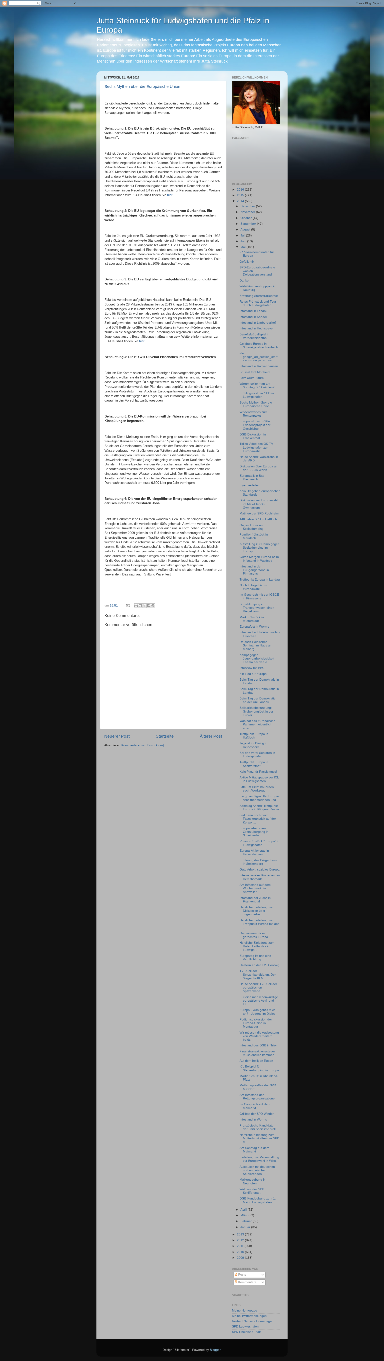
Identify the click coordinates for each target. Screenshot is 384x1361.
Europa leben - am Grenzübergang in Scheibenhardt (254, 832)
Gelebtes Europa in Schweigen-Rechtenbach (259, 345)
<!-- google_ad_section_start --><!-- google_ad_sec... (260, 357)
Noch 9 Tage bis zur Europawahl (254, 587)
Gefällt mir (247, 261)
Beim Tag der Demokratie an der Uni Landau (258, 700)
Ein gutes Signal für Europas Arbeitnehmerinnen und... (260, 798)
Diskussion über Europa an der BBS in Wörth (259, 468)
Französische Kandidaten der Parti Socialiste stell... (259, 1127)
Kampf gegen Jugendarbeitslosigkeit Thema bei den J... (257, 658)
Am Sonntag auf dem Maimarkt (254, 1149)
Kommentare (246, 1282)
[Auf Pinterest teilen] (153, 605)
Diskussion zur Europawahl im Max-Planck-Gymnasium (259, 504)
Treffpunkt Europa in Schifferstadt (254, 763)
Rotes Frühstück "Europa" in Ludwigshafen (259, 843)
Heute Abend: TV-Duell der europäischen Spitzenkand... (258, 987)
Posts (241, 1274)
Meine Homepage (244, 1310)
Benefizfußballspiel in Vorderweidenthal (254, 336)
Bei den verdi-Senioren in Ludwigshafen (257, 754)
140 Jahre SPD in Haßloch (258, 519)
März (244, 1215)
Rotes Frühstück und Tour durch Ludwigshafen (258, 303)
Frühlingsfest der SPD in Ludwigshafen (257, 395)
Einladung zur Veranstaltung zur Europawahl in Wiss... (259, 1159)
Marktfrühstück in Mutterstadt (252, 619)
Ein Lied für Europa (253, 674)
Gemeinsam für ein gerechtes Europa (254, 935)
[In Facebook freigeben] (148, 605)
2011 (240, 1246)
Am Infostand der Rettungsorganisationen (258, 1096)
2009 (241, 1257)
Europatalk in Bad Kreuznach (252, 477)
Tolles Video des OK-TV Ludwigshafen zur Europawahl (256, 447)
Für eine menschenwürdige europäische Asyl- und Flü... (259, 1000)
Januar (245, 1227)
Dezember (248, 206)
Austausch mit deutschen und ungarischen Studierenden (257, 1170)
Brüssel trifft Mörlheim (255, 372)
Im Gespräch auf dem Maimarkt (255, 1106)
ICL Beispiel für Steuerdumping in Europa (259, 1068)
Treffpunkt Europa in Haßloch (254, 735)
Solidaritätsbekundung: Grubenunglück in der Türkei (256, 711)
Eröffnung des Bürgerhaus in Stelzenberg (258, 862)
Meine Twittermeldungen (249, 1316)
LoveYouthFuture (252, 378)
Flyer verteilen (250, 485)
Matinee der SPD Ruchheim (259, 513)
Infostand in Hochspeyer (257, 328)
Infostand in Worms (253, 1119)
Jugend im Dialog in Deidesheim (253, 745)
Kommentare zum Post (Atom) (142, 745)
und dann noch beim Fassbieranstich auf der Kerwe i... (258, 818)
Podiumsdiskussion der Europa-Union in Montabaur (256, 1023)
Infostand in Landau (254, 311)
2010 (241, 1252)
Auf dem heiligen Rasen (256, 1060)
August (245, 229)
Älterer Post (211, 736)
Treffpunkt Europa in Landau (260, 579)
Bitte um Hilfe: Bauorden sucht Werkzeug (257, 788)
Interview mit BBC (252, 668)
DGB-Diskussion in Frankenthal (253, 436)
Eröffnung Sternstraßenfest (259, 295)
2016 (241, 189)
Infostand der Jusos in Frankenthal (255, 899)
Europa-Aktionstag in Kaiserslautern (254, 852)
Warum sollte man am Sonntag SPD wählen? (257, 385)
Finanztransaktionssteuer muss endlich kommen (257, 1053)
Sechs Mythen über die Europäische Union (142, 86)
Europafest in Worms (254, 626)
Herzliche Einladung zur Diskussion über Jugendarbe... (256, 911)
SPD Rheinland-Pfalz (246, 1331)
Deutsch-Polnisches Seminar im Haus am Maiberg (256, 645)
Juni (243, 241)
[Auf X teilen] (144, 605)
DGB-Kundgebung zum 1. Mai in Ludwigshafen (258, 1200)
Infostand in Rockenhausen (259, 366)
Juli (243, 235)
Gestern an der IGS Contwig (259, 965)
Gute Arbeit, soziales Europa (260, 869)
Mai (243, 247)
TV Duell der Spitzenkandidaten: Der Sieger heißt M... (258, 974)
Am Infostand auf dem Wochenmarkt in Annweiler (255, 888)
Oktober (246, 218)
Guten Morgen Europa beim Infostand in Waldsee (259, 558)
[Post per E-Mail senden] (128, 605)
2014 (241, 201)
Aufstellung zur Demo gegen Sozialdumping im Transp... (260, 547)
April (244, 1209)
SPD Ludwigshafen (245, 1326)
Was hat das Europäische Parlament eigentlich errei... (257, 724)
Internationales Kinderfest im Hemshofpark (260, 877)
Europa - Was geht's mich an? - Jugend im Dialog (258, 1011)
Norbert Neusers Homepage (252, 1321)
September (248, 223)
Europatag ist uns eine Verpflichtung (255, 957)
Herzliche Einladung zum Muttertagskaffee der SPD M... (259, 1138)
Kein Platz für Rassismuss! (258, 771)
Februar (246, 1221)
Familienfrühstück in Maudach (254, 536)
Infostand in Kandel (253, 317)
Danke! (245, 280)
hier (169, 195)
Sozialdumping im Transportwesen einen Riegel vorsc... (257, 608)
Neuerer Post (117, 736)
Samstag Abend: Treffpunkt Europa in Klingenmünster (259, 807)
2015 (241, 195)
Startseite (165, 736)
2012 (241, 1240)
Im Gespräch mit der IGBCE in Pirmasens (259, 596)
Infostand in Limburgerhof (258, 322)
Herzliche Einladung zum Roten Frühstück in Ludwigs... (257, 946)
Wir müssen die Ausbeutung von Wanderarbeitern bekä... (259, 1036)
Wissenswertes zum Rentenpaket (254, 413)
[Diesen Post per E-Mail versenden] (136, 605)
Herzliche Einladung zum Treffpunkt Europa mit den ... (260, 924)
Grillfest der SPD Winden (257, 1113)
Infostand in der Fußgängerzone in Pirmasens (254, 570)
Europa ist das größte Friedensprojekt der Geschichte (255, 425)
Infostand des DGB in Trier (258, 1045)
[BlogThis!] (140, 605)
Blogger (215, 1349)
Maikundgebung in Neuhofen (253, 1181)
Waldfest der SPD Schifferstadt (252, 1191)
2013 (241, 1234)
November (248, 212)
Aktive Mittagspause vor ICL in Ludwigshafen (259, 779)
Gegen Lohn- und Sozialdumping (252, 527)
